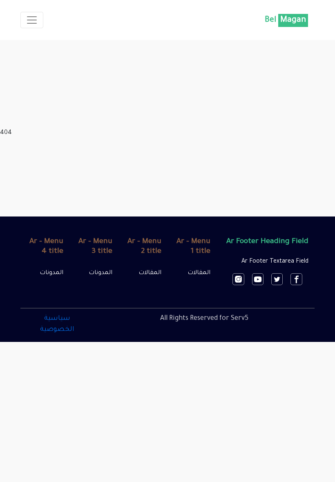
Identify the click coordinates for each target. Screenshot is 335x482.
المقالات (199, 273)
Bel (285, 20)
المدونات (100, 273)
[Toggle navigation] (31, 20)
